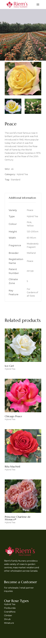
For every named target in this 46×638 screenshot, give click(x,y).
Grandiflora (9, 612)
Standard (15, 179)
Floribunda (9, 608)
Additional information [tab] (22, 197)
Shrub (7, 619)
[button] (8, 65)
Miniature (9, 623)
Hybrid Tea (22, 174)
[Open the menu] (38, 4)
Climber (8, 615)
